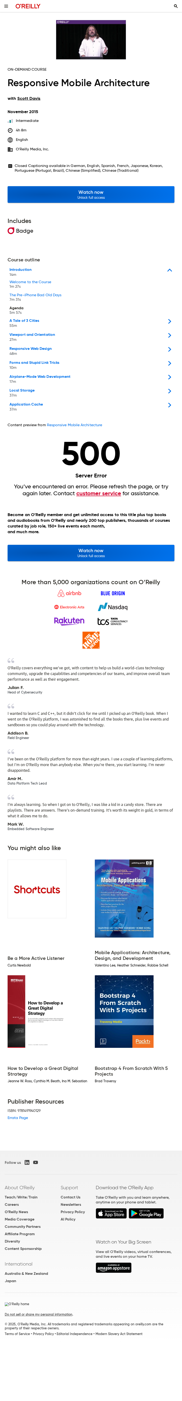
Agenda (16, 310)
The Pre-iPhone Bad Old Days (35, 297)
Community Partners (23, 1226)
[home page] (28, 6)
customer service (98, 493)
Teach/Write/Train (21, 1197)
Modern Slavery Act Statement (119, 1334)
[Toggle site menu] (6, 6)
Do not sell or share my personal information (38, 1314)
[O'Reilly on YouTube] (35, 1162)
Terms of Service (17, 1334)
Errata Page (18, 1117)
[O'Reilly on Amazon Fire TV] (114, 1271)
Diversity (12, 1241)
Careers (12, 1204)
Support (69, 1187)
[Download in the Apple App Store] (111, 1217)
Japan (10, 1280)
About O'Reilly (20, 1187)
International (18, 1264)
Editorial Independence (74, 1334)
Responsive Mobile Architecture (74, 425)
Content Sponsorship (23, 1248)
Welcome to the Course (30, 284)
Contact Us (70, 1197)
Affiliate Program (20, 1233)
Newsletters (71, 1204)
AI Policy (68, 1219)
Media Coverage (19, 1219)
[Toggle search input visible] (176, 6)
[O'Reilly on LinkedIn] (27, 1162)
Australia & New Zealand (26, 1273)
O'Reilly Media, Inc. (32, 149)
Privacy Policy (73, 1211)
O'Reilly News (16, 1211)
